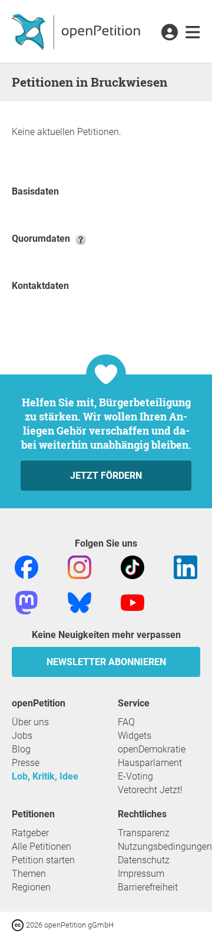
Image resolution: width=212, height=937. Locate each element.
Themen (29, 873)
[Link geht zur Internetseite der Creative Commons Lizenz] (19, 924)
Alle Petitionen (41, 846)
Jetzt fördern (106, 475)
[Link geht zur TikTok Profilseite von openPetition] (132, 566)
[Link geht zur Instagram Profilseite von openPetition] (79, 566)
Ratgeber (30, 833)
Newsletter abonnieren (106, 662)
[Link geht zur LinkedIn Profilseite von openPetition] (185, 566)
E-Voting (135, 776)
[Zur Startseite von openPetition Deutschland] (77, 31)
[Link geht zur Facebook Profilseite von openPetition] (26, 566)
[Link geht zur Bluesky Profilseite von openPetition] (79, 601)
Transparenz (144, 833)
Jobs (22, 735)
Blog (21, 749)
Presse (25, 762)
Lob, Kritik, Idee (45, 776)
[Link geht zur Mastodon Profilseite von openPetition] (26, 601)
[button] (169, 33)
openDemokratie (152, 749)
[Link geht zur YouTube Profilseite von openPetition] (132, 601)
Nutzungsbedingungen (165, 846)
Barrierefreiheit (148, 887)
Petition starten (43, 860)
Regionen (31, 887)
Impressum (141, 873)
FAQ (126, 722)
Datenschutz (144, 860)
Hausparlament (150, 762)
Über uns (30, 722)
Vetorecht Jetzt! (150, 789)
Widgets (134, 735)
